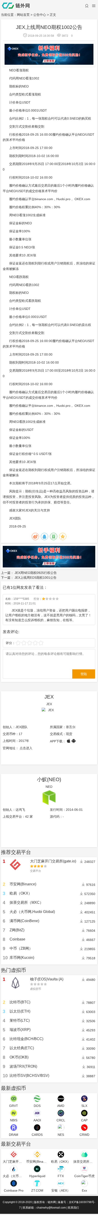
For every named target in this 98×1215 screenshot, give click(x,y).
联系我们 (73, 1207)
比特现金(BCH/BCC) (26, 1039)
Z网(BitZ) (17, 930)
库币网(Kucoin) (22, 958)
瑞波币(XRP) (20, 1030)
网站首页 (23, 15)
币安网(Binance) (23, 884)
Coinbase (17, 939)
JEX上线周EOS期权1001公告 (36, 577)
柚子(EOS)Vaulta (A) (46, 979)
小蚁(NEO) (49, 779)
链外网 (52, 1202)
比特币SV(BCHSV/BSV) (29, 1076)
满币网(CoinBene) (24, 921)
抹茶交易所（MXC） (26, 902)
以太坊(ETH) (20, 1011)
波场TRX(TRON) (23, 1066)
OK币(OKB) (19, 1057)
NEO (49, 786)
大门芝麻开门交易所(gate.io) (53, 861)
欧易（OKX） (21, 893)
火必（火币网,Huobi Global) (32, 912)
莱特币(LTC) (20, 1020)
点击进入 (26, 748)
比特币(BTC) (20, 1002)
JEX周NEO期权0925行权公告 (36, 573)
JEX (49, 697)
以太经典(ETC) (22, 1048)
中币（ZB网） (21, 948)
